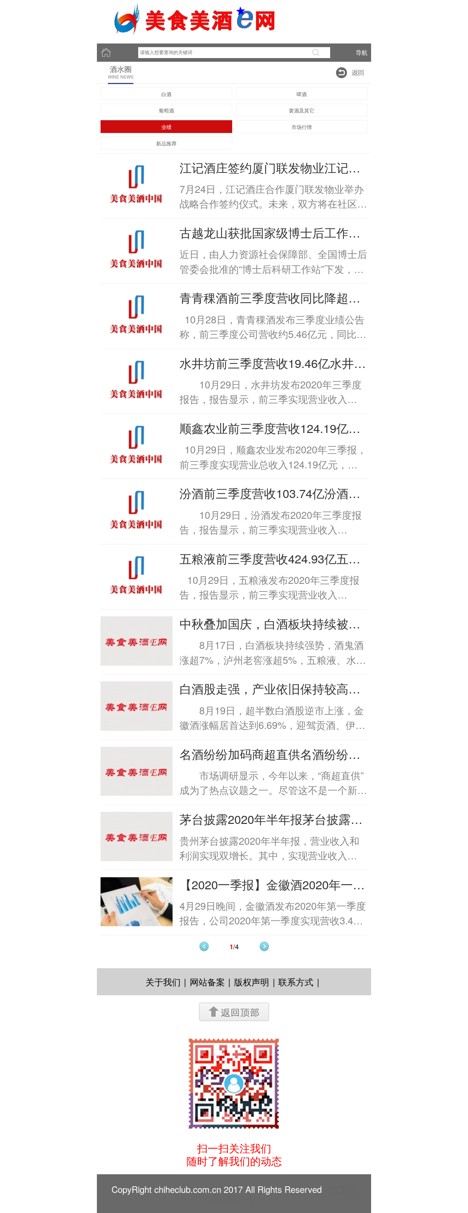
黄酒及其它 (301, 110)
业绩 (166, 126)
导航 (361, 52)
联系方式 (295, 981)
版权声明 (251, 981)
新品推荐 (166, 143)
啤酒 (302, 94)
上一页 (204, 946)
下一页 (264, 946)
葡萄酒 (166, 110)
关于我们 (163, 981)
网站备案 (207, 981)
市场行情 (301, 126)
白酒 (166, 94)
